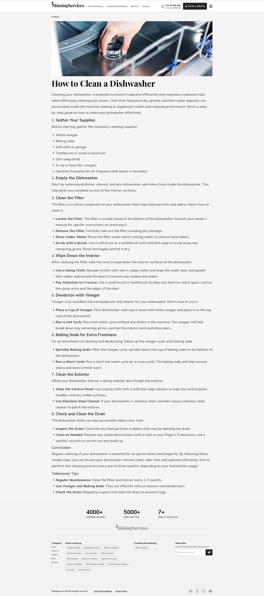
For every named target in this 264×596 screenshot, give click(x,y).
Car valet (70, 570)
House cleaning (84, 570)
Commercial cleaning (116, 6)
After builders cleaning (95, 564)
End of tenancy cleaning (117, 564)
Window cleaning (74, 553)
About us (135, 6)
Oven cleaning (91, 553)
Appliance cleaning (109, 559)
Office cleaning (142, 548)
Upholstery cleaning (92, 548)
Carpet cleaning (73, 548)
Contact (145, 6)
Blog (53, 558)
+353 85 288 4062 (173, 5)
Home (54, 547)
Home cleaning (94, 6)
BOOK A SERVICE (196, 6)
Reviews (55, 562)
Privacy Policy (121, 591)
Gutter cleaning (107, 553)
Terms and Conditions (103, 591)
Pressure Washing (74, 564)
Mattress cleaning (111, 548)
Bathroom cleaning (89, 559)
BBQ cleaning (72, 559)
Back (56, 16)
